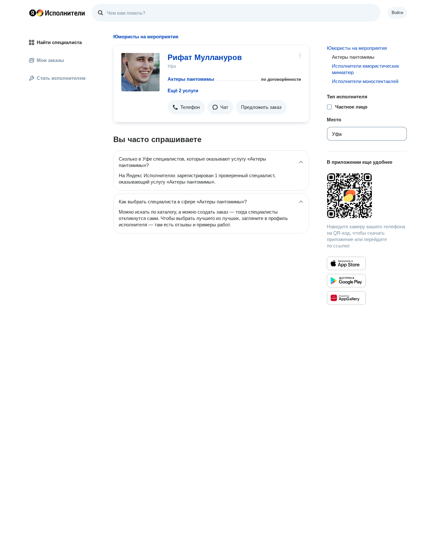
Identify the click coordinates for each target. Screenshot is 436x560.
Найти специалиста (59, 42)
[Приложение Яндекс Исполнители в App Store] (346, 263)
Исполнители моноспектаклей (365, 81)
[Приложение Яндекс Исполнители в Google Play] (346, 280)
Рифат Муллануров (205, 57)
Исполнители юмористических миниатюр (365, 69)
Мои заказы (50, 60)
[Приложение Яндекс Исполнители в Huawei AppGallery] (346, 298)
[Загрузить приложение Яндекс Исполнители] (367, 195)
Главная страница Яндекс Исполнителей (57, 13)
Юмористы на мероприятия (357, 48)
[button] (186, 107)
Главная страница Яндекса (32, 13)
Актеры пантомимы (191, 79)
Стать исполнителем (61, 78)
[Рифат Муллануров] (140, 72)
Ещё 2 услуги (183, 90)
